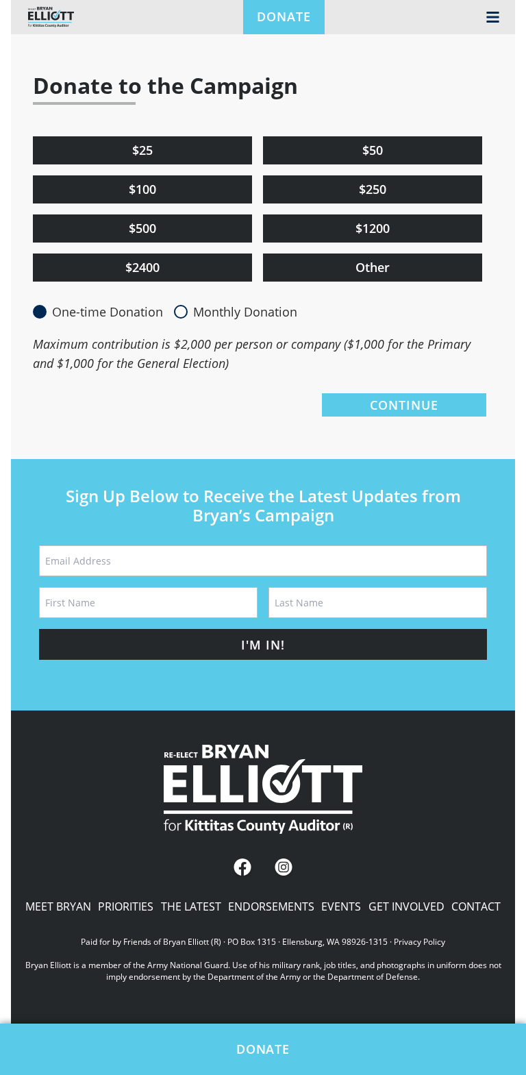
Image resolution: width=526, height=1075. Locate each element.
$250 (372, 189)
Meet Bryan (58, 906)
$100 (142, 189)
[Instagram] (283, 868)
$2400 (142, 267)
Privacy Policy (419, 942)
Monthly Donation (245, 312)
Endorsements (271, 906)
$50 (372, 150)
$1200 (372, 228)
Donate (283, 16)
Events (341, 906)
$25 (142, 150)
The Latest (191, 906)
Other (372, 267)
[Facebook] (242, 868)
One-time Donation (107, 312)
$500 (142, 228)
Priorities (125, 906)
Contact (476, 906)
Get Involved (406, 906)
